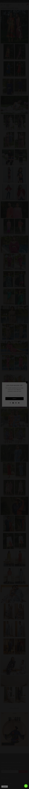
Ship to (3, 391)
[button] (4, 787)
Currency (4, 401)
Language (4, 396)
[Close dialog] (27, 381)
